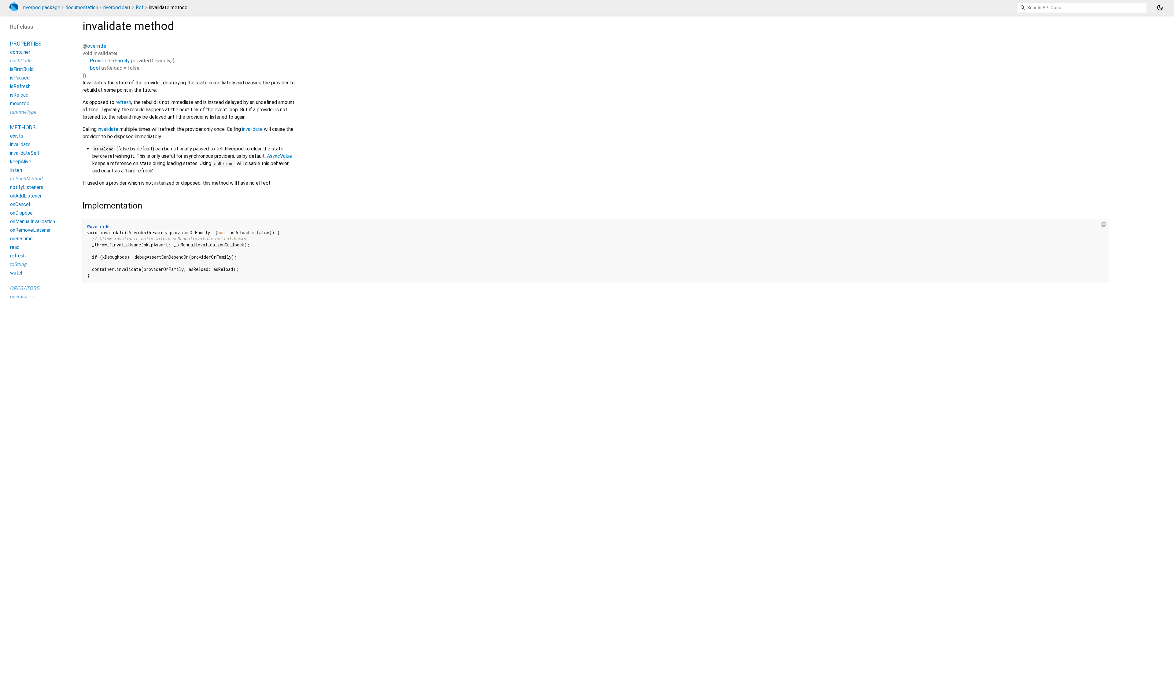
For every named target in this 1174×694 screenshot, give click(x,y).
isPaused (20, 78)
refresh (123, 102)
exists (16, 136)
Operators (25, 288)
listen (16, 170)
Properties (26, 43)
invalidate (108, 129)
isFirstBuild (22, 69)
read (15, 247)
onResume (21, 239)
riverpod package (41, 7)
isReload (19, 95)
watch (17, 273)
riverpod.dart (117, 7)
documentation (81, 7)
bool (95, 68)
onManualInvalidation (32, 221)
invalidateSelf (25, 153)
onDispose (21, 213)
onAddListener (26, 196)
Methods (23, 127)
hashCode (20, 61)
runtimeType (23, 112)
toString (18, 264)
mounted (19, 103)
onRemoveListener (30, 230)
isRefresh (20, 86)
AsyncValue (279, 156)
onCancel (20, 204)
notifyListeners (26, 187)
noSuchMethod (26, 179)
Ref (140, 7)
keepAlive (20, 161)
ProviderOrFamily (110, 60)
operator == (22, 297)
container (20, 52)
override (96, 46)
